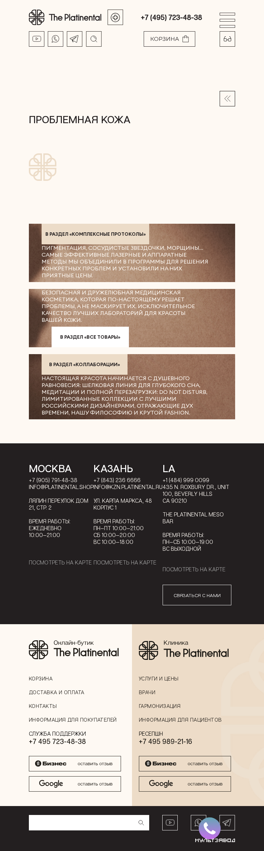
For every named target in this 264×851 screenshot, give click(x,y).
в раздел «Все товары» (90, 337)
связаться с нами (197, 595)
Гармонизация (159, 706)
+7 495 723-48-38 (57, 741)
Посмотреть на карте (60, 562)
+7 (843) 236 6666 (117, 480)
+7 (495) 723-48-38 (171, 17)
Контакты (43, 706)
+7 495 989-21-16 (165, 741)
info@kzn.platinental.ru (128, 486)
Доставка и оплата (57, 692)
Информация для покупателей (73, 719)
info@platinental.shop (61, 486)
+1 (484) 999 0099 (186, 480)
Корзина (41, 678)
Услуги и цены (159, 678)
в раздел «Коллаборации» (84, 364)
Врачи (147, 692)
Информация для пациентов (180, 719)
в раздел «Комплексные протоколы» (95, 234)
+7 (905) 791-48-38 (53, 480)
